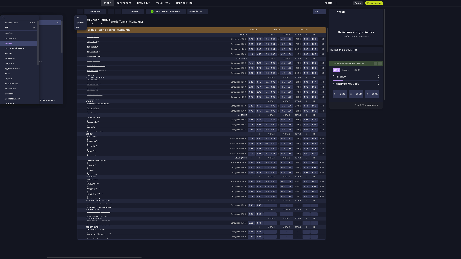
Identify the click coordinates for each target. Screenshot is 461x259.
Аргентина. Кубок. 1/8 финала (348, 63)
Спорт (107, 3)
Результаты (163, 3)
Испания (242, 115)
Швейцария (241, 158)
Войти (358, 3)
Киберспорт (124, 3)
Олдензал (241, 59)
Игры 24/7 (143, 3)
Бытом (243, 35)
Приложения (184, 3)
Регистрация (374, 3)
